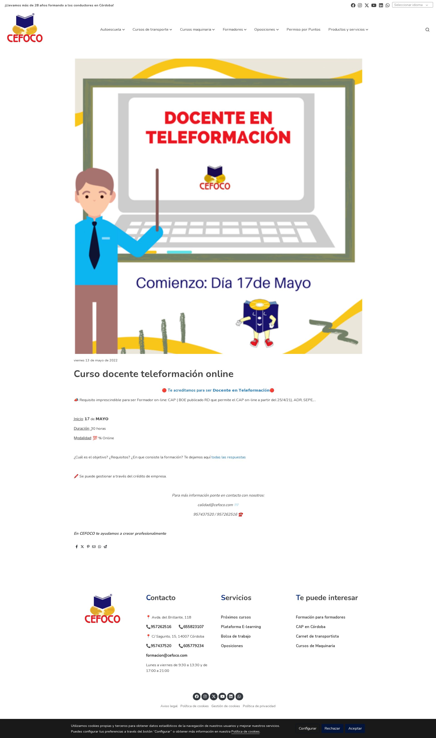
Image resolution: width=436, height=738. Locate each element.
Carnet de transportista (317, 636)
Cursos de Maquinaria (315, 646)
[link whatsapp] (388, 5)
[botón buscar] (427, 29)
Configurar (308, 728)
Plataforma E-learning (241, 626)
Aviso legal (169, 706)
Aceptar (355, 728)
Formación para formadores (320, 617)
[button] (113, 29)
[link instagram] (360, 5)
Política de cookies (195, 706)
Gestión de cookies (225, 706)
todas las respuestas (228, 457)
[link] (25, 29)
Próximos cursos (236, 617)
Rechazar (332, 728)
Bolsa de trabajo (236, 636)
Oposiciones (232, 646)
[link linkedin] (381, 5)
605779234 (193, 646)
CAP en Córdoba (310, 626)
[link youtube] (374, 5)
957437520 (161, 646)
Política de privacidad (259, 706)
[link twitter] (366, 5)
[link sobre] (105, 610)
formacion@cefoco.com (166, 655)
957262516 (161, 626)
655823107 (193, 626)
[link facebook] (353, 5)
